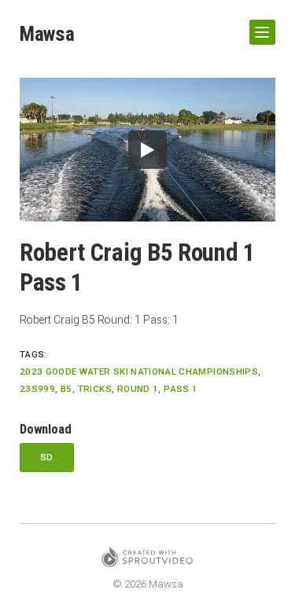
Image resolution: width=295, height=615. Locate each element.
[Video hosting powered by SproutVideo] (147, 560)
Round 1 (137, 388)
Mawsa (47, 34)
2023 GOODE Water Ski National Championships (139, 371)
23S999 (37, 388)
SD (46, 457)
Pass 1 (180, 388)
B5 (66, 388)
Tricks (95, 388)
